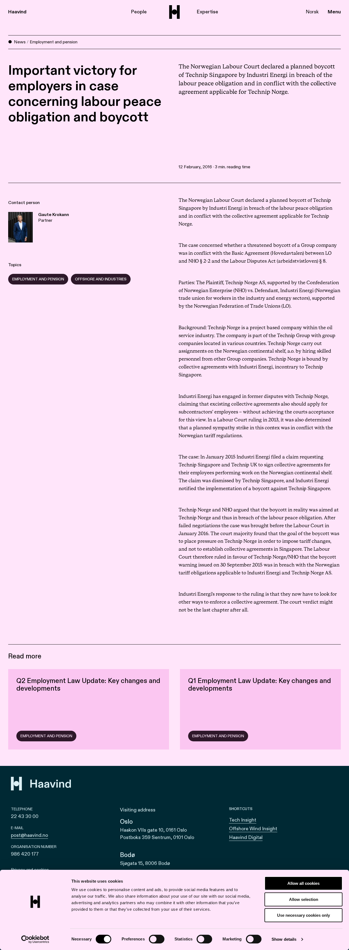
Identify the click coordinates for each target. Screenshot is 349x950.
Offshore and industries (101, 279)
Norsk (312, 12)
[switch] (156, 939)
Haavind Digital (246, 837)
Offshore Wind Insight (253, 829)
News (20, 42)
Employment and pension (53, 42)
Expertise (207, 12)
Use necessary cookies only (303, 915)
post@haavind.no (29, 835)
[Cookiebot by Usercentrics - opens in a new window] (35, 939)
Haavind (17, 12)
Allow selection (303, 899)
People (139, 12)
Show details (284, 939)
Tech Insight (242, 820)
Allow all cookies (303, 883)
